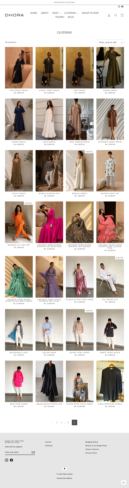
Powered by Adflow (64, 478)
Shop (55, 13)
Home (33, 13)
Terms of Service (92, 449)
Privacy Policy (91, 453)
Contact (48, 442)
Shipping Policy (91, 442)
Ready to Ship (90, 13)
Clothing (70, 13)
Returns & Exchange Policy (96, 446)
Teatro (59, 17)
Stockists (49, 446)
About (45, 13)
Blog (71, 17)
